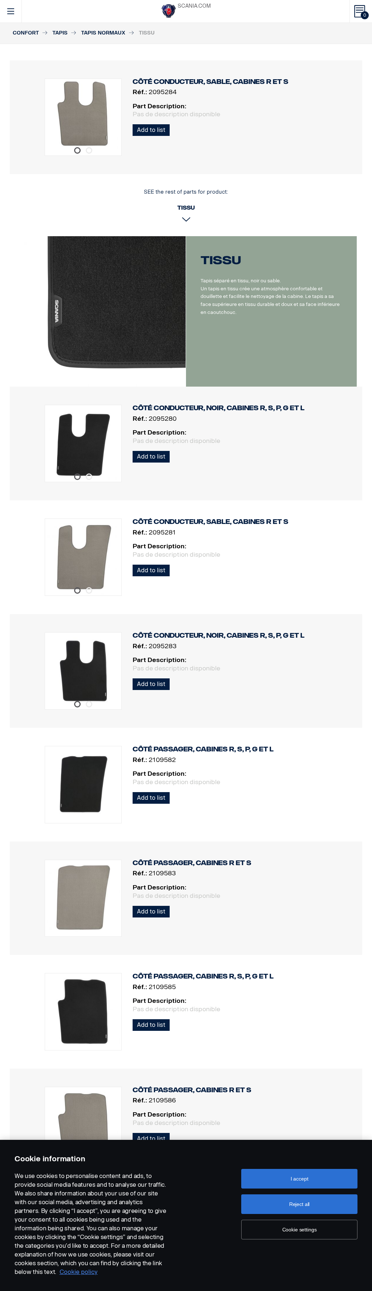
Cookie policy (79, 1271)
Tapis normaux (103, 33)
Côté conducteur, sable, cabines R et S (210, 521)
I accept (299, 1179)
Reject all (299, 1204)
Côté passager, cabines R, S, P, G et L (203, 749)
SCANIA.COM (194, 6)
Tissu (221, 260)
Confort (26, 33)
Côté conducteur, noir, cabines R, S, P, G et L (218, 408)
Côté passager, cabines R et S (192, 863)
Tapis (60, 33)
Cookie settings (299, 1229)
